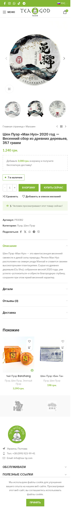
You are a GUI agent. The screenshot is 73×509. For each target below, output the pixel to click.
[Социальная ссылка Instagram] (9, 3)
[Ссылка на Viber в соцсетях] (38, 231)
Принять (35, 502)
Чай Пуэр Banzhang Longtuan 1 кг (18, 377)
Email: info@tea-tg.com (19, 457)
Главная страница (13, 126)
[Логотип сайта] (35, 11)
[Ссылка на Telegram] (24, 3)
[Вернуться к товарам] (61, 126)
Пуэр (20, 225)
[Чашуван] (18, 406)
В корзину (28, 187)
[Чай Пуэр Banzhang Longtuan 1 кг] (18, 355)
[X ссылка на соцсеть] (25, 231)
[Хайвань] (52, 406)
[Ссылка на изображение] (17, 434)
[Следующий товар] (65, 126)
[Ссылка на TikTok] (19, 3)
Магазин (30, 126)
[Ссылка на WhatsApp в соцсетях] (14, 3)
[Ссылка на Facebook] (5, 3)
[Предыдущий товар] (57, 126)
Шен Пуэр (29, 225)
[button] (6, 58)
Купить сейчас (53, 187)
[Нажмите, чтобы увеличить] (9, 89)
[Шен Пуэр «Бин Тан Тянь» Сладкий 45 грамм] (52, 355)
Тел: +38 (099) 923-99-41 (21, 453)
